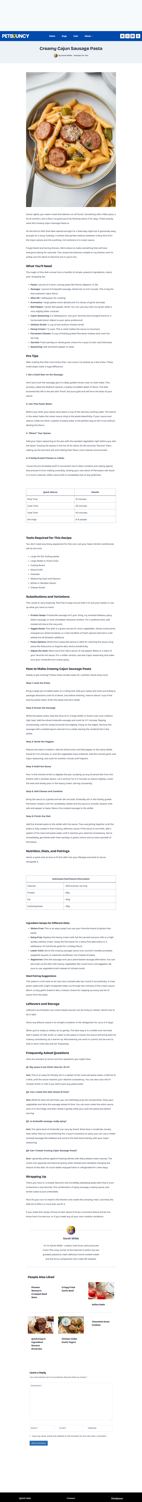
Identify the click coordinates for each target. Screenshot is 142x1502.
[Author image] (56, 56)
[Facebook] (132, 36)
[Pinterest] (122, 36)
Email (63, 1428)
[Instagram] (127, 36)
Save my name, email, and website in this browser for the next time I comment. (69, 1436)
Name (34, 1428)
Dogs (64, 36)
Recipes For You (81, 55)
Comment (36, 1385)
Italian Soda (98, 1304)
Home (52, 36)
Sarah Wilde (66, 55)
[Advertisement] (66, 15)
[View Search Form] (138, 36)
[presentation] (101, 1290)
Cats (75, 36)
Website (92, 1428)
